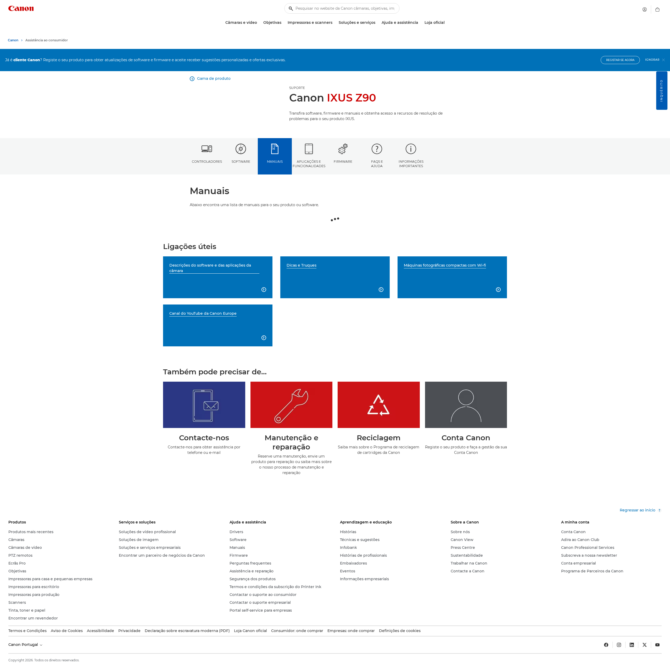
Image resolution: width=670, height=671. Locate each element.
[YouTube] (657, 645)
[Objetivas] (283, 22)
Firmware (343, 161)
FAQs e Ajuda (377, 164)
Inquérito (661, 91)
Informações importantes (411, 164)
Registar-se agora (620, 60)
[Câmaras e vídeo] (259, 22)
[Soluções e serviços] (377, 22)
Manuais (275, 161)
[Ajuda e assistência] (420, 22)
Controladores (207, 161)
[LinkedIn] (632, 645)
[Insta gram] (619, 645)
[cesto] (657, 9)
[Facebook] (606, 645)
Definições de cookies (400, 630)
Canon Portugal (23, 644)
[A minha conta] (644, 9)
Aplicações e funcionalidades (309, 164)
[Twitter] (645, 645)
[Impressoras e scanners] (334, 22)
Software (241, 161)
